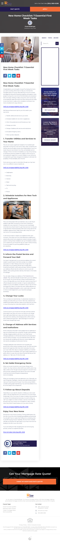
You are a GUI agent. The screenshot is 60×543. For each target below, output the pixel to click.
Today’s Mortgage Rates (9, 510)
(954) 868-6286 (53, 3)
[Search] (57, 43)
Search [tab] (44, 38)
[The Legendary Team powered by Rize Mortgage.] (7, 3)
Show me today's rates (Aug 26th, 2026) (14, 432)
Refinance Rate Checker (9, 508)
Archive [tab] (55, 38)
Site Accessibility (7, 512)
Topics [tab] (50, 38)
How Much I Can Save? (50, 140)
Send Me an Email (42, 510)
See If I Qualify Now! (50, 110)
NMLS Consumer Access (34, 525)
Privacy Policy (22, 525)
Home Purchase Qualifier (9, 506)
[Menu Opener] (2, 3)
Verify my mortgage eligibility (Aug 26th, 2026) (15, 106)
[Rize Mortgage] (30, 496)
